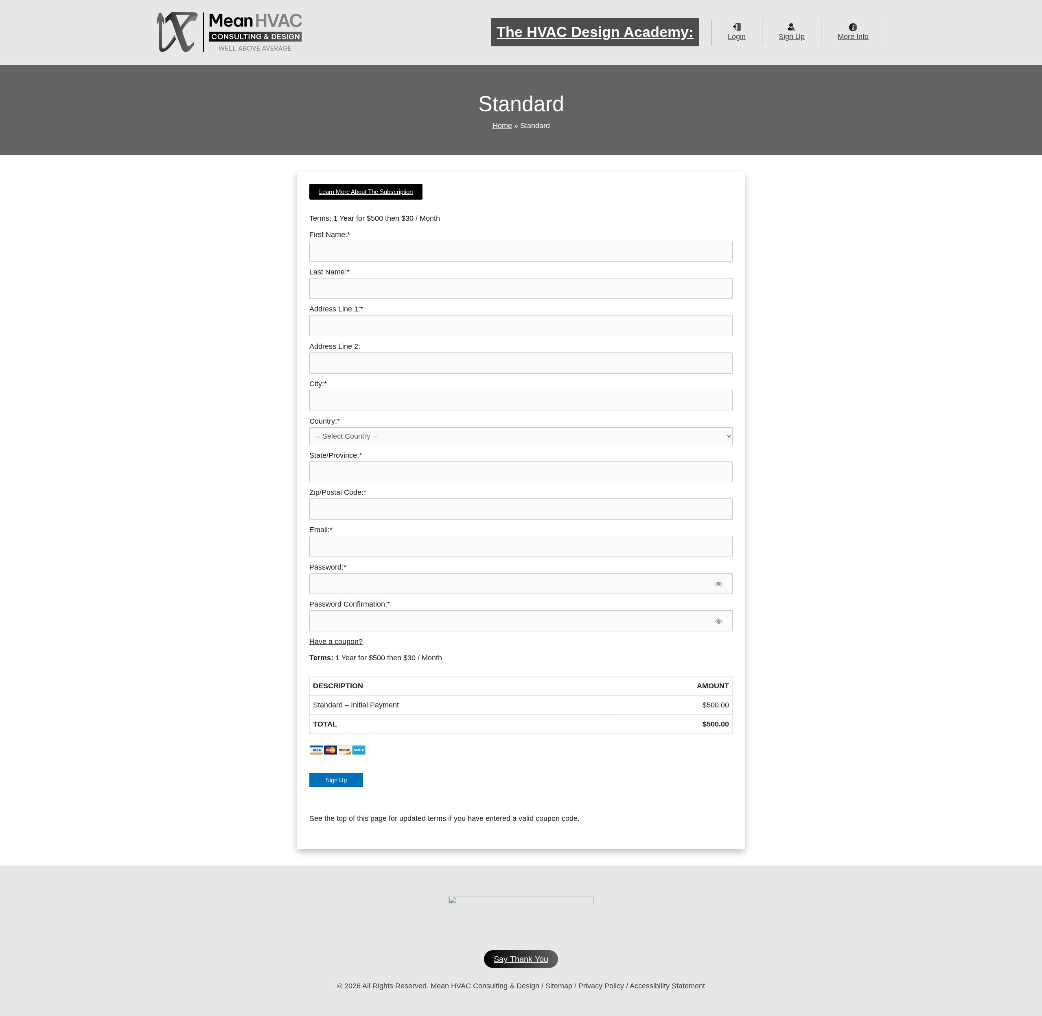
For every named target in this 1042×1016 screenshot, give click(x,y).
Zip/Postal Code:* (337, 492)
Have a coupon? (336, 641)
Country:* (324, 421)
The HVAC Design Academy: (595, 32)
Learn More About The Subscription (366, 191)
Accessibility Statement (667, 986)
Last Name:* (329, 272)
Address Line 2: (334, 346)
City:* (318, 384)
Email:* (321, 530)
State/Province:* (335, 455)
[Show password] (719, 583)
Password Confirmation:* (349, 604)
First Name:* (329, 235)
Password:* (327, 567)
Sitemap (558, 986)
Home (502, 126)
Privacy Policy (601, 986)
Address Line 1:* (336, 309)
